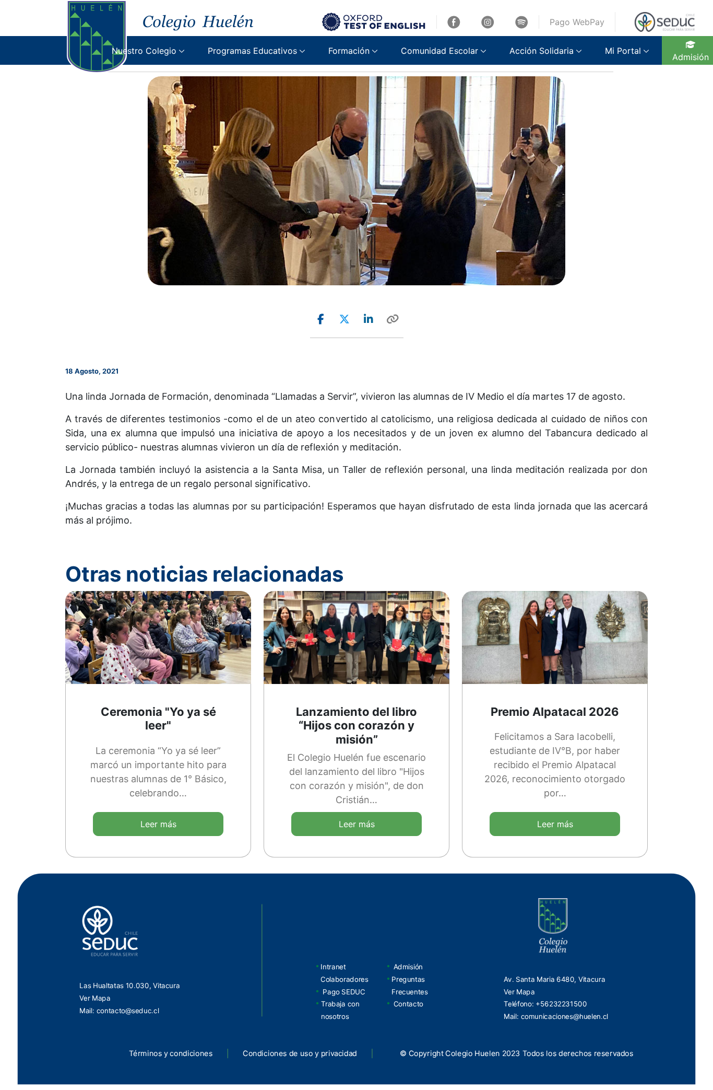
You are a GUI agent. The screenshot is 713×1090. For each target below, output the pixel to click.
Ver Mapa (94, 998)
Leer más (158, 824)
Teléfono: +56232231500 (545, 1004)
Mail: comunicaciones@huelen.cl (556, 1016)
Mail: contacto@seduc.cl (119, 1010)
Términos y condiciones (171, 1053)
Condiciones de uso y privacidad (300, 1053)
